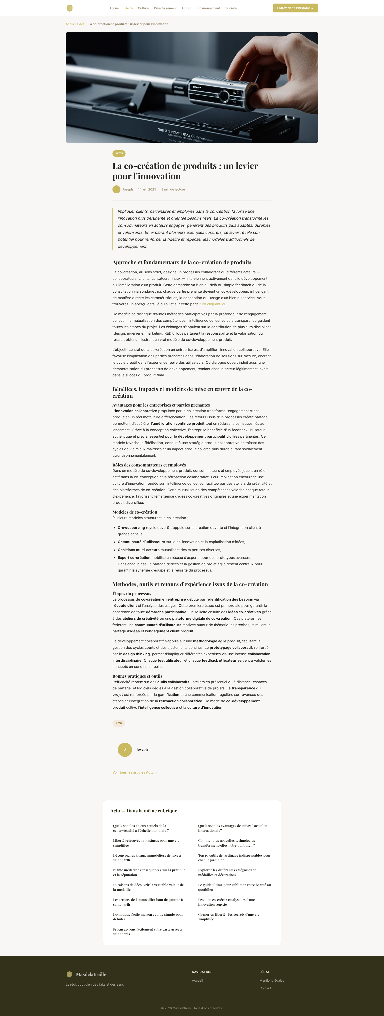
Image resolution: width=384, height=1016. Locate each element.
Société (231, 8)
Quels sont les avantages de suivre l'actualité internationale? (233, 828)
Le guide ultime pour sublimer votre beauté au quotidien (234, 887)
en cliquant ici (213, 304)
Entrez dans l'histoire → (295, 8)
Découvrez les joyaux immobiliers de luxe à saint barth (147, 857)
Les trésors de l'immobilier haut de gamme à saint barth (148, 902)
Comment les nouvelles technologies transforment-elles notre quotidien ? (226, 842)
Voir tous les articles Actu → (135, 772)
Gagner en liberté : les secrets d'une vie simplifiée (228, 916)
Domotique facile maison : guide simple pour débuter (148, 916)
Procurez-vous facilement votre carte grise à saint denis (147, 931)
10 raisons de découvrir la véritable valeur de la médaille (148, 887)
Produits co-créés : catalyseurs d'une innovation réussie (226, 902)
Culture (143, 8)
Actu (129, 8)
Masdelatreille (91, 974)
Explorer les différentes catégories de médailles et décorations (227, 872)
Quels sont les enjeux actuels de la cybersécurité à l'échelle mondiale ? (141, 828)
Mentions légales (272, 980)
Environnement (209, 8)
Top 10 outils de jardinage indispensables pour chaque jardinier (234, 857)
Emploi (187, 8)
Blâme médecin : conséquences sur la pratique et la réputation (149, 872)
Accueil (114, 8)
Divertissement (165, 8)
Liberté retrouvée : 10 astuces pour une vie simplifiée (146, 842)
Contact (265, 988)
